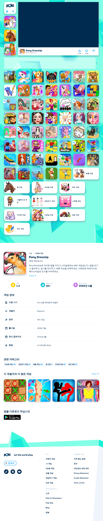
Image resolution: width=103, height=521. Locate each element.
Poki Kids (49, 503)
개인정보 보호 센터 (81, 468)
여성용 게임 (39, 253)
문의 (75, 464)
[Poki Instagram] (13, 471)
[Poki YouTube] (19, 471)
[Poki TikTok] (6, 471)
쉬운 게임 (72, 364)
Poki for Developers (54, 498)
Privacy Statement (81, 473)
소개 (47, 493)
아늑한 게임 (60, 364)
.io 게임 (49, 464)
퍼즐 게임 (49, 473)
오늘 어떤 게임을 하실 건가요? (13, 11)
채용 (47, 512)
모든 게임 (49, 483)
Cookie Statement (81, 478)
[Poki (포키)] (10, 5)
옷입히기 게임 (24, 364)
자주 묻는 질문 (79, 459)
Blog (47, 508)
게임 (30, 253)
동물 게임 (38, 364)
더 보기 (31, 275)
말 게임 (49, 364)
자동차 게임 (50, 459)
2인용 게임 (50, 468)
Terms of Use (79, 483)
